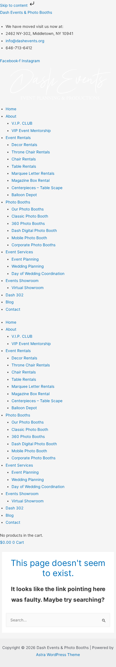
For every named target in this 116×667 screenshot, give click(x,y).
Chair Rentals (24, 159)
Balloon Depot (24, 195)
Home (11, 109)
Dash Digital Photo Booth (34, 230)
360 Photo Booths (28, 223)
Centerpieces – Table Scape (37, 187)
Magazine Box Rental (31, 180)
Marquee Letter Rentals (33, 173)
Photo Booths (18, 202)
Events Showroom (22, 280)
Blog (10, 302)
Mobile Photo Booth (29, 238)
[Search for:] (58, 620)
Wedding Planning (28, 266)
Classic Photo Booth (30, 216)
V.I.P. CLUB (22, 123)
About (11, 116)
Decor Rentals (24, 144)
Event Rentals (18, 137)
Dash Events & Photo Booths (26, 12)
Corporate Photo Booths (33, 245)
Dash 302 (14, 295)
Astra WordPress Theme (58, 654)
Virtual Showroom (28, 287)
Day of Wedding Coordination (38, 273)
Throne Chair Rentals (31, 152)
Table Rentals (24, 166)
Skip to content (14, 5)
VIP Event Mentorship (31, 130)
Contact (13, 309)
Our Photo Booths (28, 209)
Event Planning (25, 259)
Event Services (19, 252)
